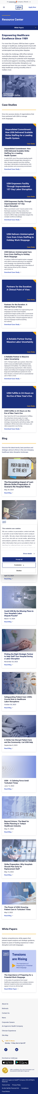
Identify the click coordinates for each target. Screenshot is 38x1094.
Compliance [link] (24, 1088)
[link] (19, 7)
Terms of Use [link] (6, 1085)
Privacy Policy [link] (16, 1085)
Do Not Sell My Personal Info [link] (10, 1088)
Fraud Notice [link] (6, 1091)
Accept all (19, 559)
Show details (27, 553)
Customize (18, 565)
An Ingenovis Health (12, 1080)
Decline (19, 570)
